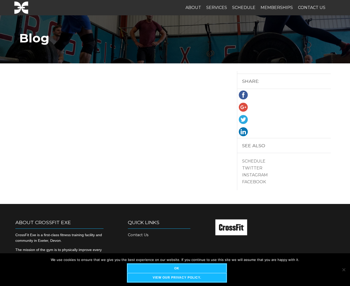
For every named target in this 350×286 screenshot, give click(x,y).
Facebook (254, 181)
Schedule (243, 7)
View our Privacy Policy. (177, 277)
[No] (343, 269)
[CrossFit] (231, 234)
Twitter (252, 168)
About (193, 7)
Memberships (277, 7)
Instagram (255, 175)
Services (216, 7)
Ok (176, 268)
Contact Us (311, 7)
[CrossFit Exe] (21, 7)
